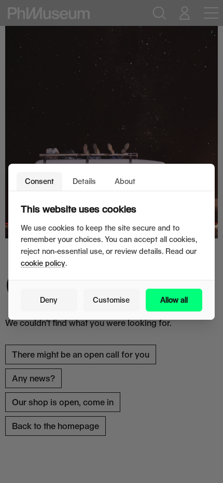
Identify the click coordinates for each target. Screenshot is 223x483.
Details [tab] (84, 181)
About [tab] (125, 181)
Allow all (174, 299)
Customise (111, 299)
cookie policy (43, 263)
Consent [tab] (39, 181)
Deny (49, 299)
